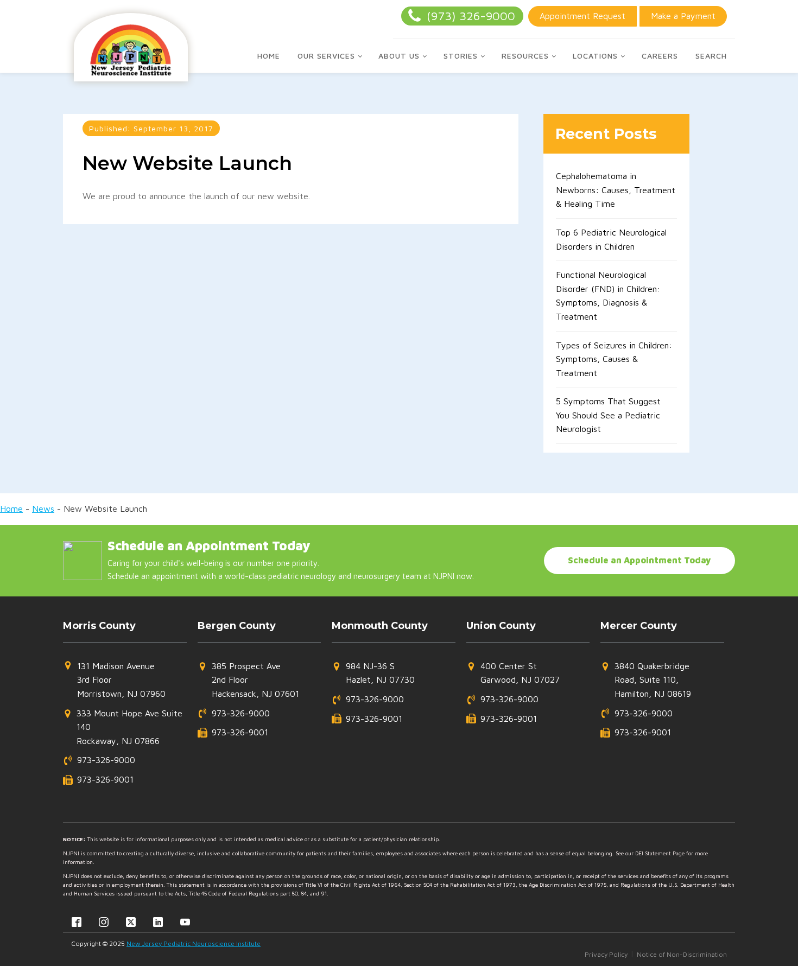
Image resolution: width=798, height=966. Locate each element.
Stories (461, 55)
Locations (595, 55)
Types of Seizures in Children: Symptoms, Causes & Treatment (614, 359)
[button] (114, 680)
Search (711, 55)
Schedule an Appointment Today (639, 560)
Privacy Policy (606, 954)
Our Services (326, 55)
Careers (660, 55)
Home (268, 55)
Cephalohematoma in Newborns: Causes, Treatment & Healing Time (615, 189)
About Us (399, 55)
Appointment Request (582, 16)
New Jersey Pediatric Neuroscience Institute (193, 943)
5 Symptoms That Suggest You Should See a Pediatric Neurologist (608, 415)
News (43, 508)
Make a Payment (683, 16)
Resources (525, 55)
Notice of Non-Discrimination (682, 954)
